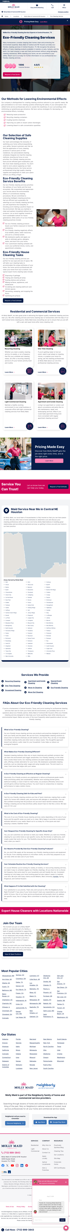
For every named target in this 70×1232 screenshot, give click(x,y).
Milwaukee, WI (34, 1000)
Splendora (8, 648)
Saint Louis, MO (48, 1011)
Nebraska (33, 1061)
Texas (59, 1046)
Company (46, 1141)
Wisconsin (60, 1061)
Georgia (18, 1043)
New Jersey (34, 1068)
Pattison (48, 630)
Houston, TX (20, 997)
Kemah (7, 615)
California (5, 1050)
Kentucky (19, 1065)
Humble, (56, 876)
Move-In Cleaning (35, 688)
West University (9, 656)
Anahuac (48, 582)
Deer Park (8, 600)
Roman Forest (31, 638)
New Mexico (47, 1039)
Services (34, 1141)
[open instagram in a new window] (17, 1166)
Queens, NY (47, 1000)
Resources (58, 1141)
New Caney (31, 625)
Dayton (48, 597)
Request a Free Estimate (13, 300)
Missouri (32, 1057)
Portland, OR (47, 996)
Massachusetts (35, 1043)
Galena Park (31, 605)
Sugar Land (49, 648)
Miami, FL (33, 996)
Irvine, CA (19, 1004)
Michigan (33, 1046)
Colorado (5, 1054)
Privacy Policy (21, 1206)
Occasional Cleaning (13, 690)
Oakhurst (30, 628)
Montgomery (8, 625)
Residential (34, 1145)
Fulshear (7, 605)
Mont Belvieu (49, 623)
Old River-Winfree (50, 628)
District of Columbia (5, 1066)
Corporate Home (57, 1163)
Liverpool (7, 620)
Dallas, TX (19, 982)
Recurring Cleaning (12, 349)
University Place (50, 651)
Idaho (18, 1046)
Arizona (4, 1043)
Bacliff (48, 584)
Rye (47, 641)
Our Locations (59, 1155)
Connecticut (6, 1057)
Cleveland (30, 592)
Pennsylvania (47, 1061)
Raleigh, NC (47, 1003)
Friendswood (49, 602)
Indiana (18, 1054)
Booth (6, 589)
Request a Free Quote (13, 75)
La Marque (49, 615)
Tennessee (60, 1043)
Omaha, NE (47, 981)
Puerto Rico (47, 1065)
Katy (47, 612)
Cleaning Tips (58, 1151)
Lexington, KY (34, 976)
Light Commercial (35, 1150)
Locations (16, 16)
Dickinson (48, 600)
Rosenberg (8, 641)
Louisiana (19, 1068)
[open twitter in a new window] (7, 1166)
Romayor (48, 638)
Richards (48, 635)
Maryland (33, 1039)
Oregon (45, 1057)
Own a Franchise (45, 1169)
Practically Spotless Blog (59, 1146)
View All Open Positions (13, 954)
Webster (48, 653)
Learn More (9, 372)
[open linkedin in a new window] (21, 1166)
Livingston (30, 620)
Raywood (30, 635)
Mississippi (33, 1054)
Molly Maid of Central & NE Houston (34, 16)
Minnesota (33, 1050)
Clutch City (8, 595)
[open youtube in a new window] (12, 1166)
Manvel (48, 620)
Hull (29, 610)
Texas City (8, 651)
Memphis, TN (34, 989)
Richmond (8, 638)
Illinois (18, 1050)
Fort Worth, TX (21, 989)
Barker (7, 587)
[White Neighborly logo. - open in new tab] (6, 1)
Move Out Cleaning (35, 692)
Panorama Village (9, 630)
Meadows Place (9, 623)
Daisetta (30, 597)
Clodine (48, 592)
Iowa (17, 1057)
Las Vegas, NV (21, 1017)
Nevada (32, 1065)
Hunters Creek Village (11, 612)
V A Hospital (8, 653)
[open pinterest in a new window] (26, 1166)
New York (46, 1043)
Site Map (57, 1158)
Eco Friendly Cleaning (59, 688)
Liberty (48, 618)
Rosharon (30, 641)
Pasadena (30, 630)
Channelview (8, 592)
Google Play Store (58, 1122)
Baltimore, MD (7, 990)
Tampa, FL (60, 1004)
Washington (61, 1057)
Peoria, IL (46, 989)
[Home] (2, 16)
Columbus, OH (21, 979)
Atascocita (30, 584)
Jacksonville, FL (21, 1008)
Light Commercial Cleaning (15, 402)
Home (6, 16)
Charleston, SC (7, 1000)
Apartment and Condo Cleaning (50, 402)
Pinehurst (48, 633)
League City (31, 618)
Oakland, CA (34, 1016)
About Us (45, 1149)
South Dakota (62, 1039)
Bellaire (48, 587)
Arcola (7, 584)
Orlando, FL (47, 985)
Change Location (63, 12)
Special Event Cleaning (56, 682)
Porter (7, 635)
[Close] (67, 20)
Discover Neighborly (15, 1123)
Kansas (18, 1061)
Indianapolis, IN (21, 1000)
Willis (29, 656)
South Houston (50, 646)
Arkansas (5, 1046)
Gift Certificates (59, 1168)
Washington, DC (62, 1017)
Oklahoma (46, 1054)
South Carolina (48, 1068)
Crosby (48, 595)
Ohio (44, 1050)
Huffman (7, 610)
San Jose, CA (61, 997)
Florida (18, 1039)
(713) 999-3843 (12, 1152)
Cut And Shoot (9, 597)
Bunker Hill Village (51, 589)
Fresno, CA (19, 993)
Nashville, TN (34, 1007)
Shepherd (7, 646)
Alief (6, 582)
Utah (58, 1050)
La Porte (7, 618)
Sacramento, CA (49, 1007)
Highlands (48, 607)
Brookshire (30, 589)
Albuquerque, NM (8, 976)
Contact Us (46, 1152)
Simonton (30, 646)
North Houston (9, 628)
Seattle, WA (61, 1000)
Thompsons (31, 651)
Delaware (5, 1061)
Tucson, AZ (61, 1008)
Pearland (30, 633)
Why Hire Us (46, 1145)
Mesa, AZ (33, 992)
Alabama (5, 1039)
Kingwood (30, 615)
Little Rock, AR (35, 979)
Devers (29, 600)
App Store (41, 1122)
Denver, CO (20, 986)
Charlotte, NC (7, 1003)
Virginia (59, 1054)
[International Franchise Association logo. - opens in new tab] (4, 1172)
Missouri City (31, 623)
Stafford (30, 648)
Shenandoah (49, 643)
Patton (7, 633)
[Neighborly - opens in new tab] (9, 1171)
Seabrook (30, 643)
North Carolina (48, 1046)
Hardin (7, 607)
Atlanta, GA (6, 983)
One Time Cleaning (45, 349)
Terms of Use (10, 1206)
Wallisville (30, 653)
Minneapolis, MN (35, 1003)
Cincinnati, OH (7, 1011)
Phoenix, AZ (47, 992)
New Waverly (49, 625)
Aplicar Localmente (46, 1163)
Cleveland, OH (7, 1014)
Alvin (29, 582)
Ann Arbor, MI (7, 979)
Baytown (30, 587)
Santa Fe (7, 643)
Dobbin (7, 602)
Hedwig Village (31, 607)
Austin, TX (5, 987)
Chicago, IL (6, 1007)
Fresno (29, 602)
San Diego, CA (62, 987)
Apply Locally (46, 1157)
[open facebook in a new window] (2, 1166)
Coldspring (30, 595)
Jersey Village (31, 612)
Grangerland (49, 605)
